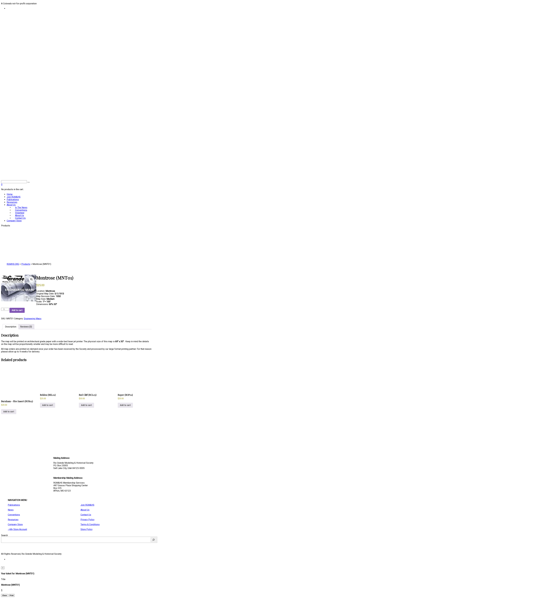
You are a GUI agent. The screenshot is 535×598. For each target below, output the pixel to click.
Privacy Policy (87, 519)
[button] (31, 279)
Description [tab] (10, 326)
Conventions (14, 514)
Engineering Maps (32, 318)
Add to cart (17, 310)
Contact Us (20, 218)
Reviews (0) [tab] (26, 326)
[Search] (153, 539)
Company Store (14, 220)
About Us (11, 205)
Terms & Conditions (90, 524)
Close (4, 595)
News (11, 510)
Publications (13, 199)
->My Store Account (17, 529)
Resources (12, 202)
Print (12, 595)
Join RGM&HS (13, 197)
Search (4, 535)
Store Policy (87, 529)
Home (10, 194)
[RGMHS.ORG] (76, 164)
